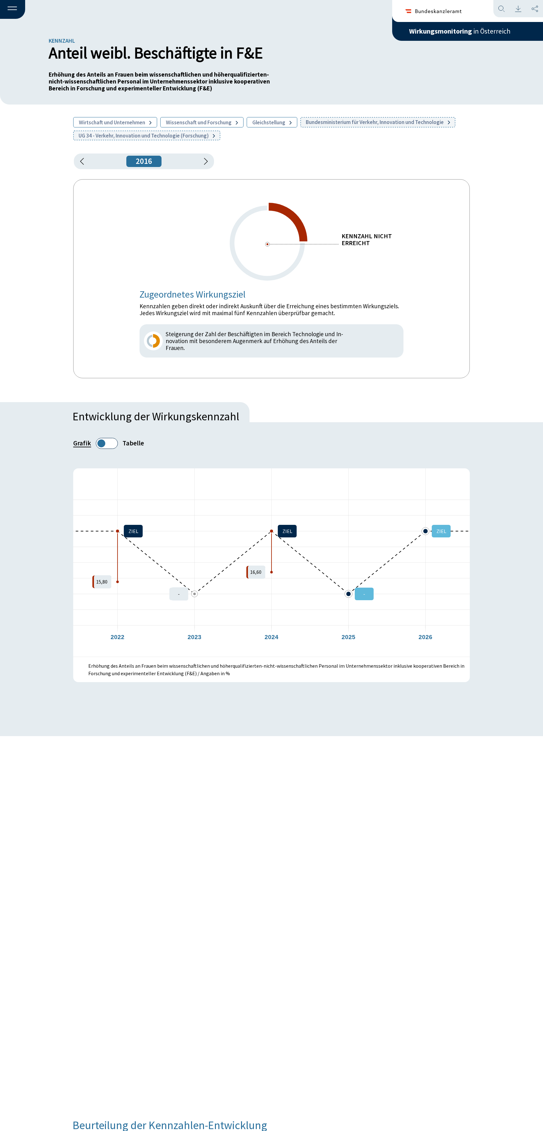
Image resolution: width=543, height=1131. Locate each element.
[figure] (271, 562)
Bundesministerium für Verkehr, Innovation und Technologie (375, 122)
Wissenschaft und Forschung (199, 122)
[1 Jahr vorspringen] (203, 161)
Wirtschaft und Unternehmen (112, 122)
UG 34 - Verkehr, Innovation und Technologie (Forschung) (144, 135)
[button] (12, 9)
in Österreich (459, 31)
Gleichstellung (269, 122)
